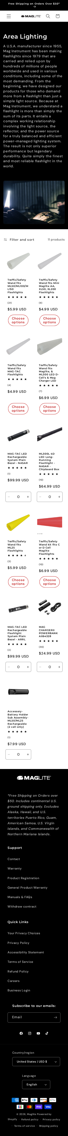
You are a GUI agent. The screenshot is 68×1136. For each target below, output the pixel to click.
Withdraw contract (22, 906)
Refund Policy (18, 971)
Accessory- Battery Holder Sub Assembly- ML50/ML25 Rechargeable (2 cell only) (18, 719)
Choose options (18, 320)
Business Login (19, 990)
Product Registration (23, 878)
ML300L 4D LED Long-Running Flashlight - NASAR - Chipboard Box (49, 462)
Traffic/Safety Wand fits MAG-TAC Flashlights (17, 370)
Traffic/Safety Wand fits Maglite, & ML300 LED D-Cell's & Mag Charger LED (49, 373)
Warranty (15, 868)
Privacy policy (51, 1119)
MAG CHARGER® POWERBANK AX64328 (48, 632)
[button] (9, 16)
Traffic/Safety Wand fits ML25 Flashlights (17, 546)
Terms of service (24, 1125)
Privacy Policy (18, 943)
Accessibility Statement (26, 952)
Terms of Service (20, 962)
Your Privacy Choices (24, 933)
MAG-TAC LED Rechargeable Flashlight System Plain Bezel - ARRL (17, 633)
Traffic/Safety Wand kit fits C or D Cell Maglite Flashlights (49, 547)
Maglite (31, 1114)
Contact (14, 859)
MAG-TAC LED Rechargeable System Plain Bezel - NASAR (18, 459)
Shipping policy (48, 1125)
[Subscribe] (55, 1017)
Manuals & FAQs (20, 897)
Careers (14, 981)
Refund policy (29, 1119)
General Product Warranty (28, 888)
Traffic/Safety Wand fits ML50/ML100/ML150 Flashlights (18, 286)
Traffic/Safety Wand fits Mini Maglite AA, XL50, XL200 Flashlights (49, 286)
